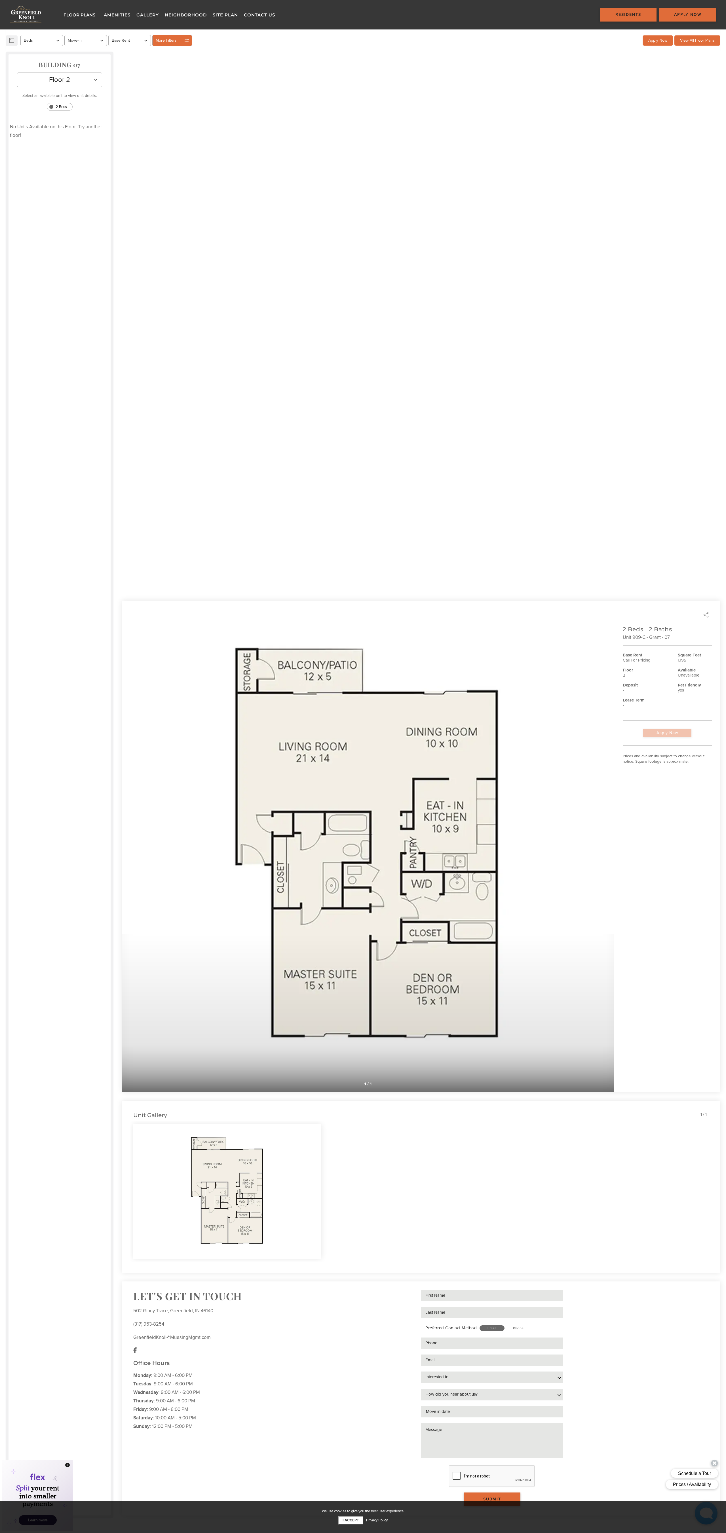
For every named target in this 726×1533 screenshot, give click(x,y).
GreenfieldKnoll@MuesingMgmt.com (172, 1337)
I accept (351, 1520)
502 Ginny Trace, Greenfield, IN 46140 (173, 1311)
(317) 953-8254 (148, 1324)
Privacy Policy (377, 1520)
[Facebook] (135, 1351)
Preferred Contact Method (451, 1327)
